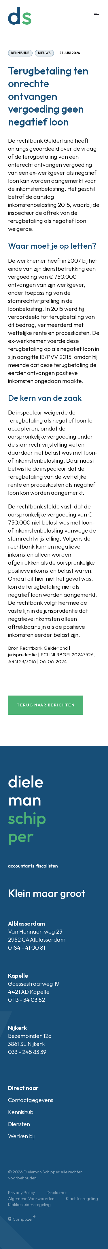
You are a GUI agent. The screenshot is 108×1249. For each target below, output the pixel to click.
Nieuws (44, 53)
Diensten (19, 1124)
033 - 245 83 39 (27, 1051)
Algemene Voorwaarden (31, 1198)
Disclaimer (57, 1192)
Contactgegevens (30, 1099)
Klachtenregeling (82, 1198)
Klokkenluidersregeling (29, 1204)
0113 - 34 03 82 (26, 999)
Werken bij (21, 1136)
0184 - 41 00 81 (26, 947)
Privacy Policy (21, 1192)
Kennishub (20, 53)
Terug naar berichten (46, 705)
